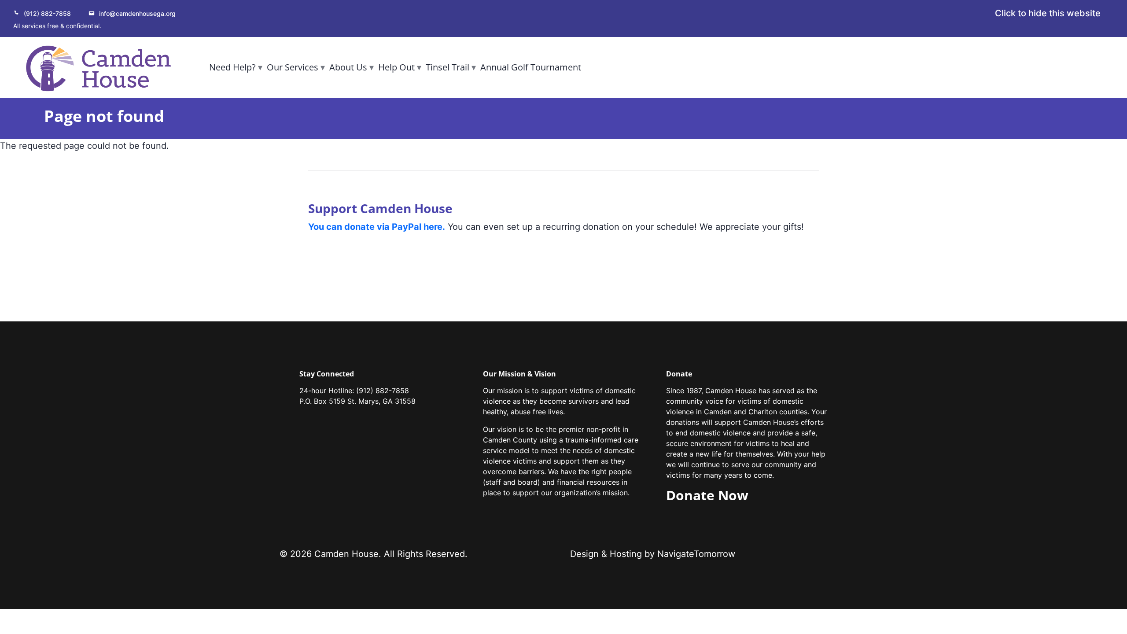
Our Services (292, 67)
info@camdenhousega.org (137, 13)
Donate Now (707, 495)
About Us (348, 67)
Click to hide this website (1048, 13)
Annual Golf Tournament (530, 67)
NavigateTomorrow (696, 554)
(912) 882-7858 (47, 13)
